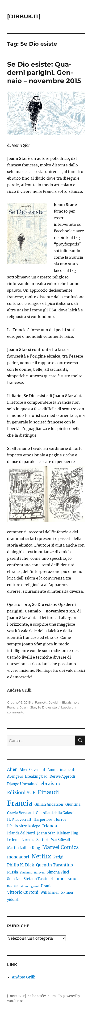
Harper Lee (42, 819)
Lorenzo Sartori (34, 840)
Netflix (41, 856)
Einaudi (48, 792)
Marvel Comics (60, 847)
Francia (12, 707)
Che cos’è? (38, 996)
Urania (46, 886)
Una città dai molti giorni (23, 886)
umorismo (65, 878)
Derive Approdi (62, 776)
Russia (12, 872)
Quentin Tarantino (54, 865)
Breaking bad (36, 776)
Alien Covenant (32, 770)
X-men (67, 892)
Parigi (58, 857)
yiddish (13, 899)
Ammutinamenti (61, 770)
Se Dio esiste (47, 707)
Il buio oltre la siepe (23, 826)
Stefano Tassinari (38, 879)
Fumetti (41, 702)
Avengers (15, 776)
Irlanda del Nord (21, 833)
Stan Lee (14, 879)
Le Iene (13, 840)
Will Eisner (50, 892)
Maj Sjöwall (60, 840)
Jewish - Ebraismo (63, 702)
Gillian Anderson (48, 804)
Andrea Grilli (23, 977)
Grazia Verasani (20, 813)
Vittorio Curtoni (22, 892)
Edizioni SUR (21, 792)
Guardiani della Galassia (56, 813)
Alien (12, 769)
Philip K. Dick (20, 865)
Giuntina (72, 804)
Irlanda (49, 826)
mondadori (18, 857)
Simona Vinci (58, 872)
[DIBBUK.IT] (24, 16)
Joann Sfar (28, 707)
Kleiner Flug (67, 833)
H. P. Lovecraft (19, 819)
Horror (60, 819)
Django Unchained (22, 784)
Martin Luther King (23, 848)
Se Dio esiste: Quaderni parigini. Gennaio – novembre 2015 (44, 72)
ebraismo (51, 783)
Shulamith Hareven (32, 872)
